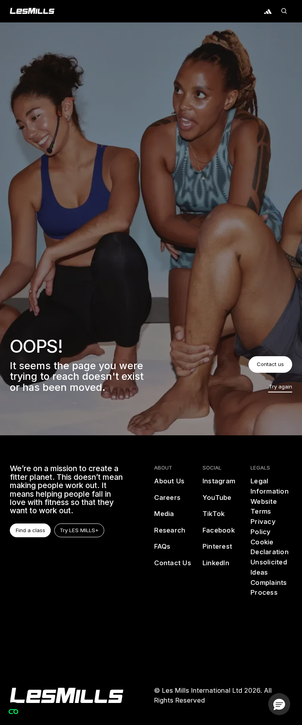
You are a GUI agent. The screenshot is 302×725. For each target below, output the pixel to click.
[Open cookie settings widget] (13, 711)
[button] (284, 11)
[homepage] (66, 695)
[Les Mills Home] (32, 11)
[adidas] (268, 11)
